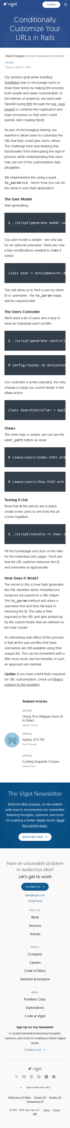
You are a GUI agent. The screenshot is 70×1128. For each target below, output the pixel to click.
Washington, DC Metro (19, 1097)
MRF (35, 1114)
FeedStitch (12, 82)
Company (35, 954)
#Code (9, 62)
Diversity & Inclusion (35, 979)
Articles (35, 934)
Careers (35, 962)
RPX (29, 104)
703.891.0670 (35, 901)
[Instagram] (39, 1076)
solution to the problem (21, 685)
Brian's (58, 679)
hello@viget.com (35, 895)
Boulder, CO (55, 1097)
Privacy (56, 1110)
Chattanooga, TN (35, 1101)
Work (35, 917)
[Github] (24, 1076)
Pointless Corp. (35, 999)
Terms (46, 1110)
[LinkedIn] (46, 1076)
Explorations (35, 1008)
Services (35, 925)
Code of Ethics (35, 971)
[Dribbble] (31, 1076)
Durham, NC (40, 1097)
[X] (16, 1076)
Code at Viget (35, 1016)
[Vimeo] (54, 1076)
